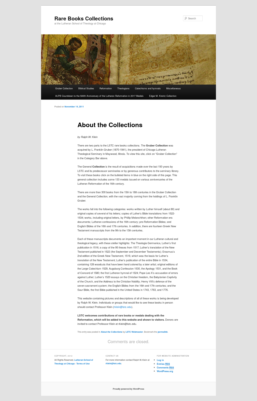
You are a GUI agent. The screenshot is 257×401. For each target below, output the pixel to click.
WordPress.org (165, 371)
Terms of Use (83, 363)
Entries (163, 363)
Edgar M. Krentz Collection (162, 95)
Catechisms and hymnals (148, 88)
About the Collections (111, 331)
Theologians (123, 88)
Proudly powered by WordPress (128, 388)
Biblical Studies (86, 88)
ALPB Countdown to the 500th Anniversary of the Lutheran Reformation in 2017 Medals (99, 95)
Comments (165, 367)
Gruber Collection (64, 88)
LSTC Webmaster (134, 331)
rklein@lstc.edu (122, 307)
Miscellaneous (173, 88)
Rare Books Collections (83, 18)
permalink (163, 331)
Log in (160, 360)
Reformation (105, 88)
